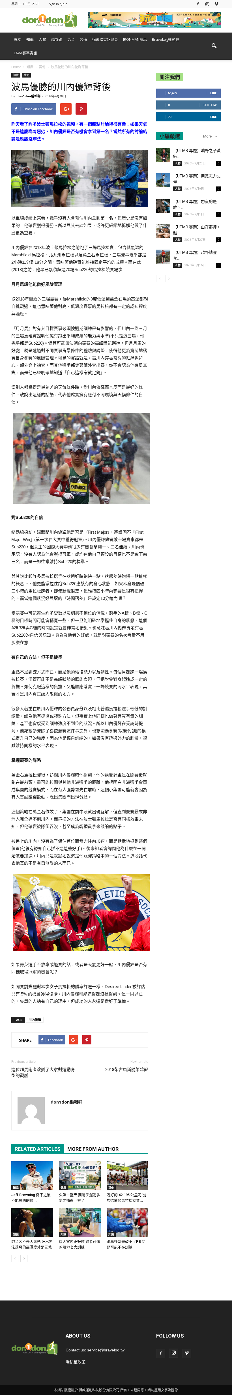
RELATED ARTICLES (38, 1149)
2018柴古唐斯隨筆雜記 (126, 1069)
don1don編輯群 (28, 96)
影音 (71, 39)
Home (16, 67)
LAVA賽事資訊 (25, 52)
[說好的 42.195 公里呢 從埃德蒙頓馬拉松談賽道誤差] (127, 1175)
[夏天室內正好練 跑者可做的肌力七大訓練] (79, 1222)
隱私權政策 (75, 1362)
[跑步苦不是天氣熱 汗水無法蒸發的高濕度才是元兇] (32, 1222)
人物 (42, 39)
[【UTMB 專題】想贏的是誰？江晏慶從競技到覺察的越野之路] (163, 206)
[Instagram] (207, 4)
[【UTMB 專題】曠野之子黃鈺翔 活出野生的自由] (163, 155)
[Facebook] (198, 4)
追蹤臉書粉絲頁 (105, 39)
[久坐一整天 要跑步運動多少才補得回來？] (79, 1175)
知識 (30, 39)
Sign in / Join (58, 4)
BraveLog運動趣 (165, 39)
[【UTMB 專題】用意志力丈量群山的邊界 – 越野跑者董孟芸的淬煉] (163, 180)
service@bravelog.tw (105, 1350)
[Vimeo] (216, 4)
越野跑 (56, 39)
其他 (26, 75)
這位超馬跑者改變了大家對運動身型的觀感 (43, 1072)
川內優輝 (35, 1020)
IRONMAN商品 (135, 39)
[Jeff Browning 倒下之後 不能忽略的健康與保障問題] (32, 1175)
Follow (210, 105)
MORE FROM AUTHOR (93, 1149)
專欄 (17, 39)
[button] (214, 46)
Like (213, 93)
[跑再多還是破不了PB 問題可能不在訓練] (127, 1222)
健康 (63, 1188)
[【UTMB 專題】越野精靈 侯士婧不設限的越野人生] (163, 257)
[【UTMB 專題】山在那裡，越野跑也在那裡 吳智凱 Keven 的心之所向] (163, 231)
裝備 (83, 39)
